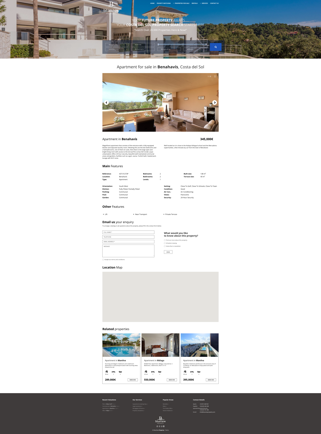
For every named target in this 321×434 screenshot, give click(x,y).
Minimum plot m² (165, 49)
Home (152, 3)
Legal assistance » (137, 406)
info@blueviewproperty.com (207, 412)
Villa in (107, 410)
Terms (167, 430)
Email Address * (109, 242)
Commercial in (111, 406)
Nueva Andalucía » (168, 410)
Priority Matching (164, 3)
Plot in (109, 404)
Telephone (107, 237)
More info (133, 380)
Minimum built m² (140, 49)
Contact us (214, 3)
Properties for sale (182, 3)
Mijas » (165, 406)
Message (107, 246)
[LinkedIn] (164, 427)
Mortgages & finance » (139, 408)
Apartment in (115, 360)
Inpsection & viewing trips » (140, 404)
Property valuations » (138, 410)
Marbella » (166, 404)
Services (205, 3)
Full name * (108, 232)
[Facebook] (159, 427)
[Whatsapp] (162, 427)
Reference (190, 49)
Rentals (195, 3)
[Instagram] (157, 427)
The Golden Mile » (168, 408)
